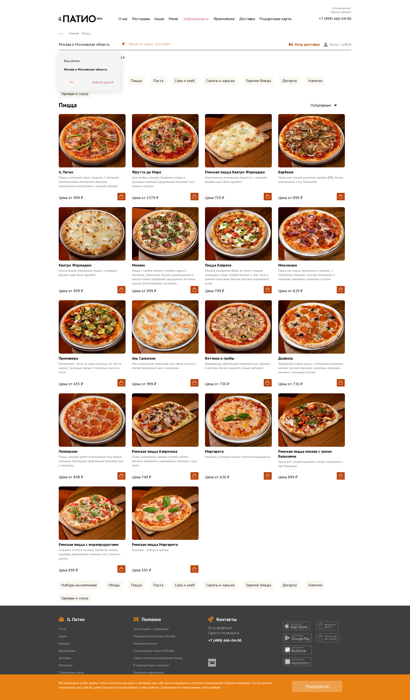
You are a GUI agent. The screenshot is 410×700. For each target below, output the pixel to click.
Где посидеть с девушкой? (151, 629)
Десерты (289, 80)
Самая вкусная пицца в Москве (153, 651)
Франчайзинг (224, 18)
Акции (159, 18)
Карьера (64, 643)
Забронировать (196, 18)
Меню (173, 18)
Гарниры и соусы (74, 93)
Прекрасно (317, 686)
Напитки (315, 80)
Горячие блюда (258, 80)
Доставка (247, 18)
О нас (123, 18)
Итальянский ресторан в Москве (154, 636)
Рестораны (141, 18)
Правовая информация (148, 672)
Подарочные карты (275, 18)
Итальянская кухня (145, 643)
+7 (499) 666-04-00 (335, 18)
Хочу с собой (340, 44)
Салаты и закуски (220, 80)
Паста (158, 80)
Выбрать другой (102, 82)
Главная (74, 33)
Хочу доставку (307, 44)
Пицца (136, 80)
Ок (71, 82)
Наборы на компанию (79, 585)
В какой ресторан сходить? (151, 665)
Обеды (114, 585)
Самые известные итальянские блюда (158, 658)
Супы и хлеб (185, 80)
